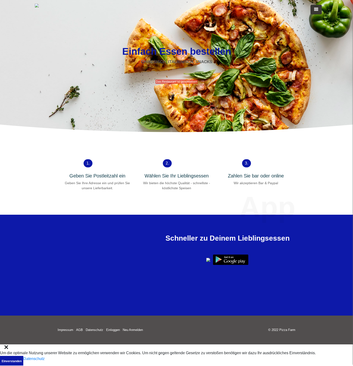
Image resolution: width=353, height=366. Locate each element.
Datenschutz (94, 330)
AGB (79, 330)
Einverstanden (12, 361)
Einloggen (113, 330)
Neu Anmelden (133, 330)
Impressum (65, 330)
